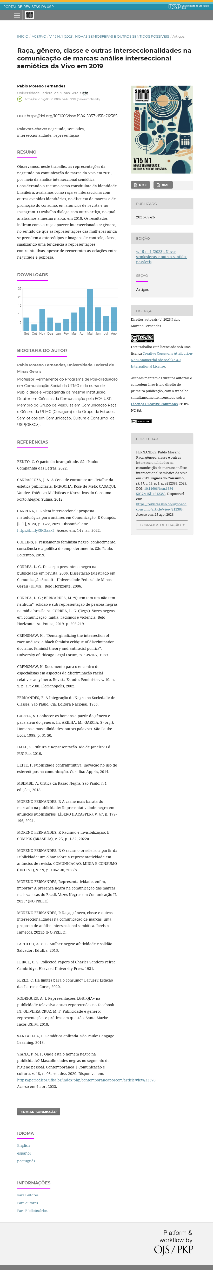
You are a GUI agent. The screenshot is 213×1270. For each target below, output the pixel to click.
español (24, 1153)
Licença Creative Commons (154, 404)
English (23, 1145)
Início (22, 36)
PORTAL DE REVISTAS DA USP (28, 7)
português (26, 1160)
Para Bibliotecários (32, 1210)
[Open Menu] (17, 15)
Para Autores (27, 1202)
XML (165, 185)
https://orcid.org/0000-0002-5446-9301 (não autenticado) (62, 99)
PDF (142, 185)
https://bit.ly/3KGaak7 (36, 530)
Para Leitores (27, 1195)
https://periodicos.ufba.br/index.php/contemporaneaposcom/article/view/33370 (86, 1080)
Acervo (39, 36)
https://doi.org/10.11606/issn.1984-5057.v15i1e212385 (72, 116)
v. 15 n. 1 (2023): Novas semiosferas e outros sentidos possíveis (109, 36)
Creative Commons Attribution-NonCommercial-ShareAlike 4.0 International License (162, 360)
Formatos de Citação (160, 525)
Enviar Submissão (39, 1112)
